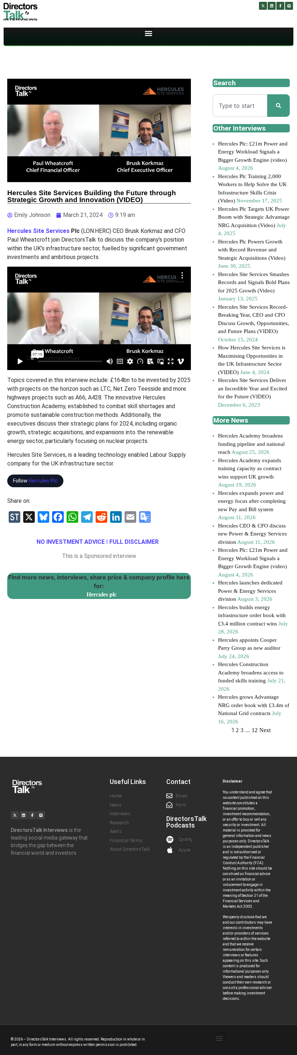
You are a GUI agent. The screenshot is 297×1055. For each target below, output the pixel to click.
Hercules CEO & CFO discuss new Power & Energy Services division (252, 534)
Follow (35, 481)
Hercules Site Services (38, 230)
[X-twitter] (263, 6)
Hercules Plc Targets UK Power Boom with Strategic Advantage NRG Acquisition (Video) (254, 217)
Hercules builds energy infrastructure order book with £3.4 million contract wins (252, 615)
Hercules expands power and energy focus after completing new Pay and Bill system (252, 501)
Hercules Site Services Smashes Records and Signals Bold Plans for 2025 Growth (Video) (254, 282)
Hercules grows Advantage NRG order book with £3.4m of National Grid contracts (253, 705)
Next (265, 730)
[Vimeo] (289, 6)
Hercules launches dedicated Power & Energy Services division (250, 591)
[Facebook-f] (280, 6)
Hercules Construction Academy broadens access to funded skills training (251, 672)
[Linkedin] (272, 6)
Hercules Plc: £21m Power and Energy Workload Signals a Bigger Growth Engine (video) (253, 152)
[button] (149, 34)
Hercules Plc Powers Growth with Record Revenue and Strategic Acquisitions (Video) (251, 250)
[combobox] (240, 105)
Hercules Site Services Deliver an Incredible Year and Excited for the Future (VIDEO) (252, 388)
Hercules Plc (43, 481)
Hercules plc (102, 594)
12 (255, 730)
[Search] (278, 105)
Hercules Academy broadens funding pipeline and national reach (251, 444)
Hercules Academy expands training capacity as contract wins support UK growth (249, 468)
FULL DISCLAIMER (134, 541)
